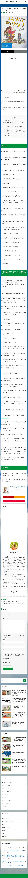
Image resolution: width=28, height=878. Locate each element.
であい (16, 601)
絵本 (4, 12)
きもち (8, 601)
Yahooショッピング (14, 500)
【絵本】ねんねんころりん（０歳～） (11, 850)
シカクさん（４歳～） (7, 847)
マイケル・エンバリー (19, 603)
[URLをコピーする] (20, 51)
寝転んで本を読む (7, 827)
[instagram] (14, 592)
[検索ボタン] (26, 2)
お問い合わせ (6, 818)
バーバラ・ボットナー (6, 603)
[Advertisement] (14, 73)
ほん (13, 603)
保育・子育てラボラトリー (14, 2)
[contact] (17, 592)
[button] (7, 51)
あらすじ (7, 120)
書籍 (6, 794)
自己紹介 (5, 836)
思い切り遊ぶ (6, 830)
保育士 (6, 788)
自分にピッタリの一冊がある (14, 130)
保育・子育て (8, 785)
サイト (4, 649)
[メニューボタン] (2, 2)
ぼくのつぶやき (8, 782)
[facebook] (11, 592)
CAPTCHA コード (6, 662)
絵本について (7, 800)
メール (5, 644)
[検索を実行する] (24, 680)
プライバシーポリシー (8, 821)
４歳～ (4, 601)
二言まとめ (7, 135)
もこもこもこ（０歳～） (8, 865)
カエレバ (19, 489)
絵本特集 (6, 803)
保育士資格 (7, 791)
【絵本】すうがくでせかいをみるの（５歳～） (13, 861)
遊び (6, 806)
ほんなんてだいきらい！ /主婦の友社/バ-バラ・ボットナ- (17, 487)
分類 (4, 824)
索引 (4, 833)
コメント (5, 618)
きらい (12, 601)
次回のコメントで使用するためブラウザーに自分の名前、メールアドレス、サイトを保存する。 (14, 655)
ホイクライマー (18, 847)
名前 (4, 639)
